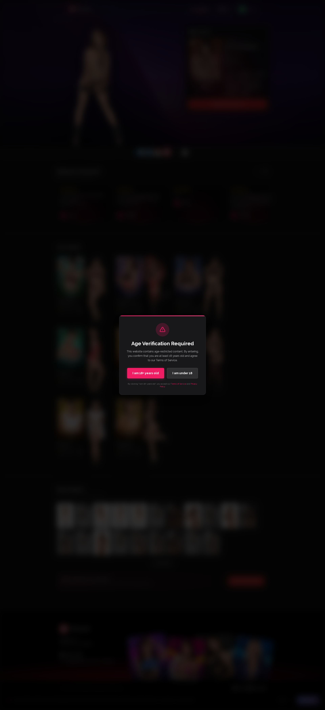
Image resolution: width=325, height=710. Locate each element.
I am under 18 (182, 373)
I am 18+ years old (146, 373)
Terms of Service (178, 384)
